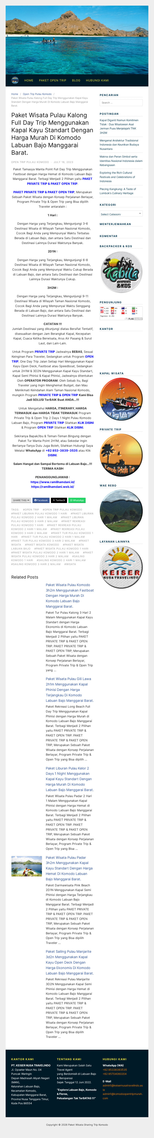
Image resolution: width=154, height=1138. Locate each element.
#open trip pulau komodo (62, 509)
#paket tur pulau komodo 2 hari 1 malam (53, 536)
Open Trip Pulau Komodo (37, 93)
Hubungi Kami (97, 80)
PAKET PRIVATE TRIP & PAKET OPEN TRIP (43, 192)
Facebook (42, 500)
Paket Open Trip (52, 80)
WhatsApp (78, 500)
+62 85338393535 (115, 1069)
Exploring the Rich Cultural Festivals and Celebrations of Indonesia (117, 177)
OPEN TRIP (45, 427)
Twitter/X (60, 500)
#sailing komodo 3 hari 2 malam (36, 564)
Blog (76, 80)
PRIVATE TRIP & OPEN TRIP (58, 395)
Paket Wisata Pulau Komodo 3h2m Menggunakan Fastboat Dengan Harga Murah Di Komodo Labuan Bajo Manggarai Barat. (70, 595)
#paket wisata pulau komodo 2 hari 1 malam (45, 552)
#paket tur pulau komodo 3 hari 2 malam (43, 540)
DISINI (52, 455)
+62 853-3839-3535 (62, 450)
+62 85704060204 (115, 1073)
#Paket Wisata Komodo (42, 544)
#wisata (70, 564)
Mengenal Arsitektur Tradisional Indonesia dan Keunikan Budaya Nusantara (119, 144)
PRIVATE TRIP (45, 352)
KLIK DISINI (86, 423)
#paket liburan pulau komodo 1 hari (39, 513)
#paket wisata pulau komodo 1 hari (61, 548)
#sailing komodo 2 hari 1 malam (61, 560)
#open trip (31, 509)
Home (28, 80)
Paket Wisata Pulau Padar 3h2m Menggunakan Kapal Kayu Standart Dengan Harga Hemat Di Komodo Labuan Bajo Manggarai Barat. (69, 868)
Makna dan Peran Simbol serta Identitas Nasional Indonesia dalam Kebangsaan (121, 161)
